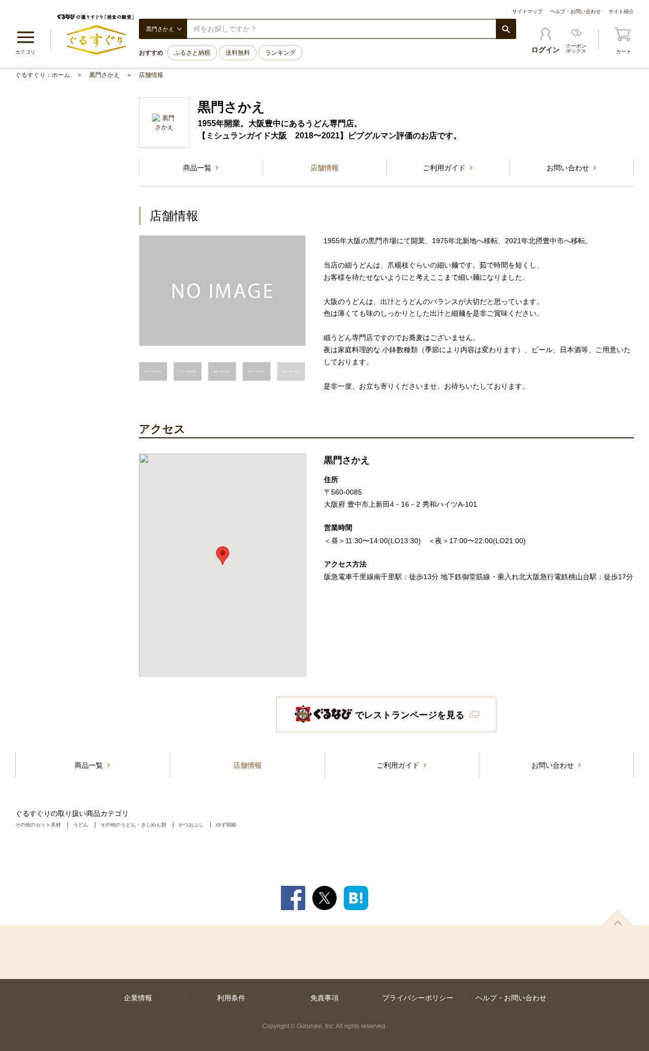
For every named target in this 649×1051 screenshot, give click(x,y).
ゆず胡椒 (226, 825)
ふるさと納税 (192, 52)
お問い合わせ (569, 168)
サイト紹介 (621, 11)
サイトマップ (527, 11)
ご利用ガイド (445, 168)
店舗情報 (151, 75)
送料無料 (238, 52)
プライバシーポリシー (417, 998)
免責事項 (324, 998)
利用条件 (231, 998)
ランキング (280, 52)
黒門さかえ (104, 75)
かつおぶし (191, 825)
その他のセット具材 (38, 825)
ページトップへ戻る (617, 917)
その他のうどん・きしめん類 (133, 825)
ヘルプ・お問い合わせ (575, 11)
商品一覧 (198, 168)
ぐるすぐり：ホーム (42, 75)
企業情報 (138, 998)
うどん (80, 825)
